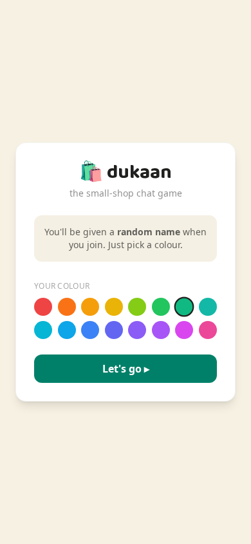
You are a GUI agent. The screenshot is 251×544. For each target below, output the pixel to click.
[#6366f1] (114, 330)
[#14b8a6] (208, 307)
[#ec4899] (208, 330)
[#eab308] (114, 307)
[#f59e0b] (90, 307)
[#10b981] (184, 307)
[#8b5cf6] (137, 330)
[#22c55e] (161, 307)
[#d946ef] (184, 330)
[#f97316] (67, 307)
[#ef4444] (43, 307)
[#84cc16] (137, 307)
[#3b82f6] (90, 330)
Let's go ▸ (125, 369)
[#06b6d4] (43, 330)
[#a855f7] (161, 330)
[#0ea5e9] (67, 330)
